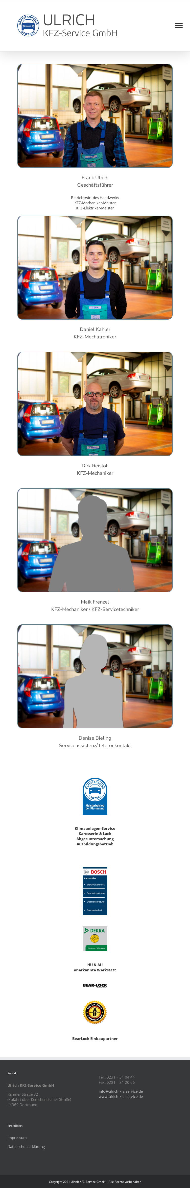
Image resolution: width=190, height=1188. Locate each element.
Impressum (17, 1137)
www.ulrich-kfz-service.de (121, 1096)
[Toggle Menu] (179, 25)
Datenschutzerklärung (26, 1146)
